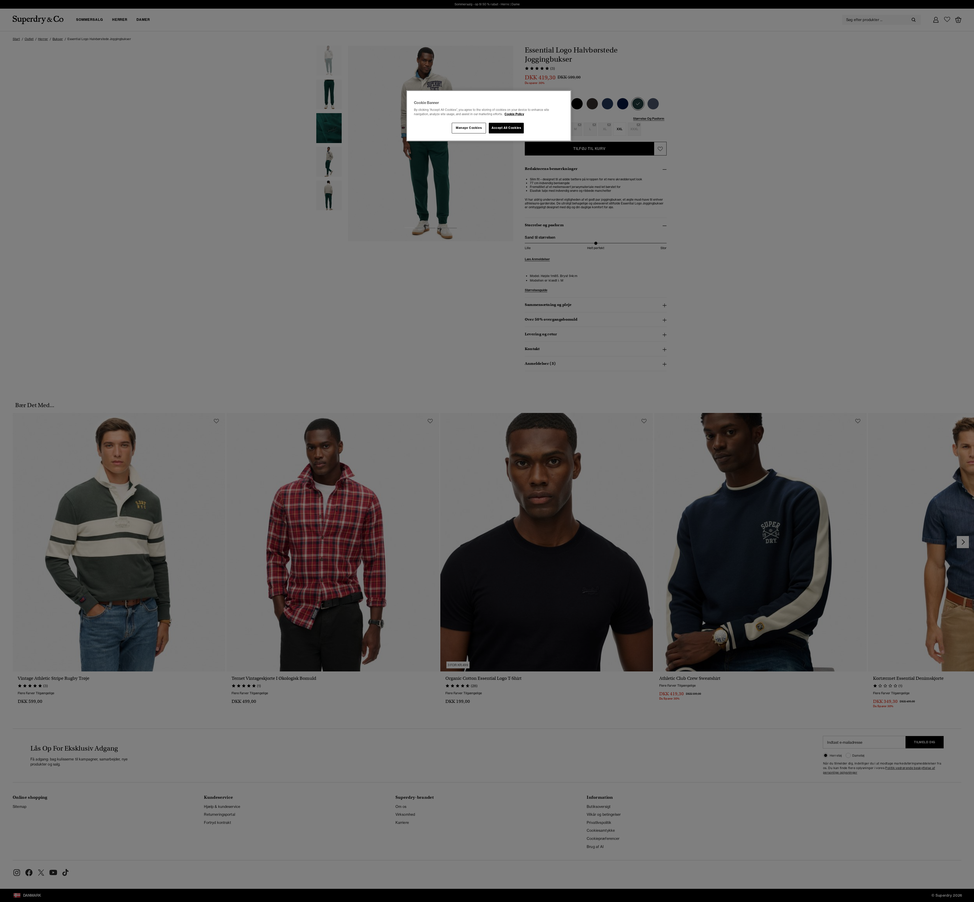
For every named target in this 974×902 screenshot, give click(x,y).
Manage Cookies (469, 128)
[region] (488, 116)
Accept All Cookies (506, 128)
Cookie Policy (514, 114)
